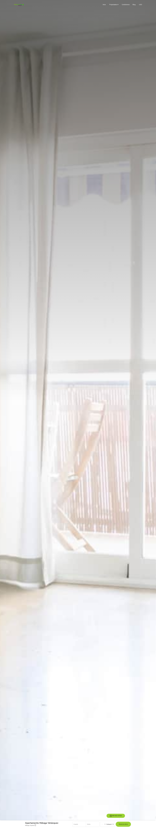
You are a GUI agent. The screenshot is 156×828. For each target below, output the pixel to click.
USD (140, 5)
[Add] (113, 824)
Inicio (104, 5)
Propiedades (113, 5)
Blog (134, 5)
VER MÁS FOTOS (117, 816)
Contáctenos (126, 5)
